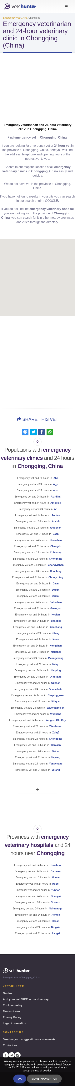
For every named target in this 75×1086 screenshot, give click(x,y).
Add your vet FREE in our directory (26, 999)
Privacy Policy (12, 1017)
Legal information (14, 1023)
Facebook (6, 1055)
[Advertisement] (37, 91)
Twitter (12, 1055)
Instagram (18, 1055)
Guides (7, 993)
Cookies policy (12, 1005)
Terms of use (11, 1011)
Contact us (10, 1045)
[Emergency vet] (20, 6)
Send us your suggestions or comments (29, 1039)
